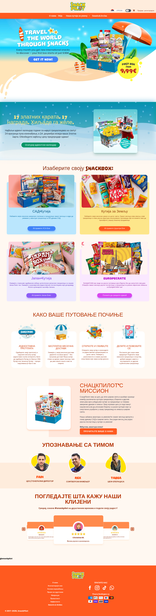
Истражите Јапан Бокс (41, 295)
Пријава (140, 10)
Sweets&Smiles (99, 16)
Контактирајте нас (55, 586)
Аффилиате (55, 602)
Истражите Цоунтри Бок (114, 228)
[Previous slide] (23, 529)
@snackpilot (6, 558)
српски (119, 10)
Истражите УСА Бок (41, 228)
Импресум (55, 595)
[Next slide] (132, 529)
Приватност (55, 598)
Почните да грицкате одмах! (115, 295)
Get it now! (43, 59)
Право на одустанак (55, 592)
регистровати (149, 10)
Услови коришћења (55, 589)
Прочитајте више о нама (98, 431)
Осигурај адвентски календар (40, 145)
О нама (52, 16)
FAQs (60, 16)
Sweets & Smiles (55, 605)
